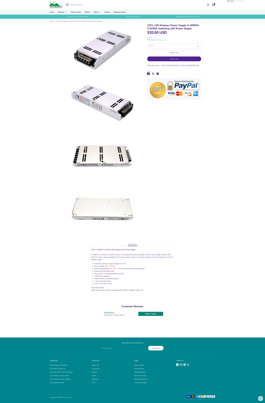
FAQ (93, 382)
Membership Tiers (141, 379)
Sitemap (95, 379)
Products (61, 12)
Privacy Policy (139, 365)
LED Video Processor (57, 369)
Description (132, 244)
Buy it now (174, 59)
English (231, 1)
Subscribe (155, 348)
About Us (95, 365)
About (96, 12)
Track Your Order (140, 382)
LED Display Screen (57, 382)
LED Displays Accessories (59, 375)
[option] (77, 17)
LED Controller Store (65, 397)
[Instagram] (181, 364)
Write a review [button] (150, 314)
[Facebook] (177, 364)
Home (52, 12)
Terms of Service (140, 375)
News (94, 375)
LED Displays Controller (59, 365)
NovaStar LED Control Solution (61, 372)
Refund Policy (139, 369)
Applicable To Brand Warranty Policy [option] (187, 17)
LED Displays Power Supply (158, 40)
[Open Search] (67, 5)
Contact (107, 12)
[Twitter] (188, 364)
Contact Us (96, 369)
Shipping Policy (139, 372)
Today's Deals (75, 12)
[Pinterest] (184, 364)
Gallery (87, 12)
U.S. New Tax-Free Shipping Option (77, 17)
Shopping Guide (120, 12)
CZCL (150, 37)
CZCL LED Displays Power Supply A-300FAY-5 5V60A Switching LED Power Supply (78, 21)
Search (94, 372)
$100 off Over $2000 (132, 17)
